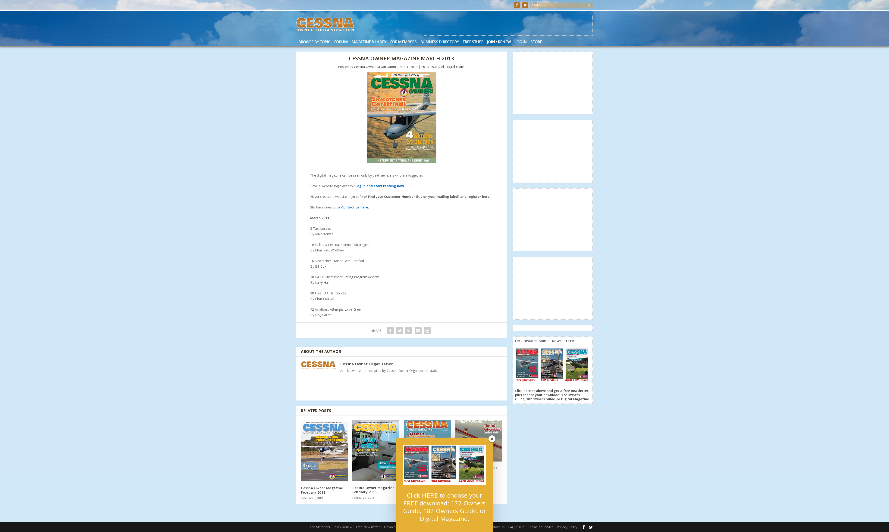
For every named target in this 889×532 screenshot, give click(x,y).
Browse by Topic (314, 42)
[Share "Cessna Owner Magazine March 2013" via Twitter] (399, 330)
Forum (341, 42)
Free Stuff (473, 42)
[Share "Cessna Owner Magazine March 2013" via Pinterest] (408, 330)
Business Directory (439, 42)
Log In (520, 42)
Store (536, 42)
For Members (403, 42)
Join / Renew (499, 42)
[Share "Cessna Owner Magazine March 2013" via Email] (418, 330)
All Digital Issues (453, 66)
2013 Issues (430, 66)
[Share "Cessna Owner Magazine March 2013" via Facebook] (390, 330)
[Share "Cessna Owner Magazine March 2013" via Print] (427, 330)
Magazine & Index (368, 42)
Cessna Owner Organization (375, 66)
